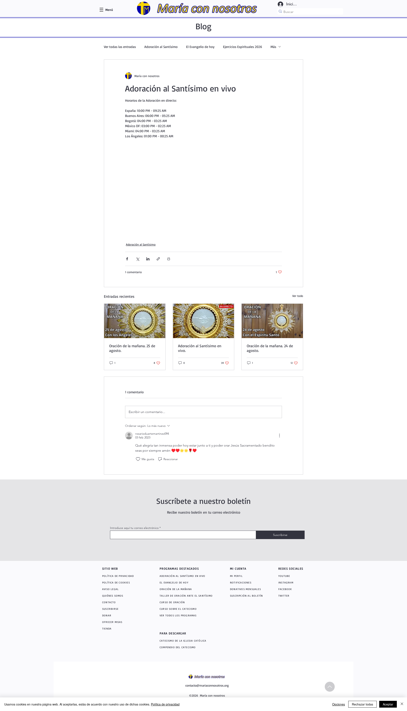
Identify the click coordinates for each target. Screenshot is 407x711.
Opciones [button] (338, 704)
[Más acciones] (279, 435)
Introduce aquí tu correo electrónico (134, 527)
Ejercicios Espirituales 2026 (242, 47)
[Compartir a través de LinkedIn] (148, 259)
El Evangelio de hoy (200, 47)
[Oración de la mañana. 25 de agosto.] (134, 321)
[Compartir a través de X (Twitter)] (137, 259)
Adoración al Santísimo (161, 47)
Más (273, 47)
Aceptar (388, 704)
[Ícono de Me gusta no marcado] (138, 459)
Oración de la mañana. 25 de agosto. (132, 348)
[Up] (330, 687)
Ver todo (297, 296)
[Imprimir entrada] (169, 259)
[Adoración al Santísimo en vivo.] (203, 321)
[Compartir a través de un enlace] (158, 259)
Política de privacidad (165, 704)
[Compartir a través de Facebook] (127, 259)
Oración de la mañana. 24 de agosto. (270, 348)
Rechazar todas (362, 704)
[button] (109, 10)
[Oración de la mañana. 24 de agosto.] (272, 321)
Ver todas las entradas (120, 47)
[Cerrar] (401, 704)
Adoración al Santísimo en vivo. (199, 348)
